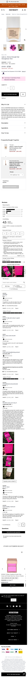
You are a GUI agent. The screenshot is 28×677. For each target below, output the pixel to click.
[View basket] (25, 10)
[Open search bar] (4, 10)
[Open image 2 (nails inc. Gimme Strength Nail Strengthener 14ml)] (13, 47)
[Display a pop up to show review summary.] (12, 580)
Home (3, 14)
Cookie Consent (13, 623)
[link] (23, 10)
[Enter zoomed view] (24, 40)
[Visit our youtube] (16, 606)
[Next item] (25, 569)
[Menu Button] (1, 10)
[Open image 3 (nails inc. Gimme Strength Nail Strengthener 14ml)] (21, 47)
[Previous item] (2, 569)
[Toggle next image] (26, 29)
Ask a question (12, 63)
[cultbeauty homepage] (13, 10)
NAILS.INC (8, 14)
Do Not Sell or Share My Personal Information (13, 625)
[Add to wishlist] (23, 94)
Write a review (5, 63)
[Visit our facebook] (7, 606)
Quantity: (4, 84)
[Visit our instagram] (13, 606)
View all (23, 71)
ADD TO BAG (12, 585)
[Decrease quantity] (4, 88)
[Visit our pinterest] (19, 606)
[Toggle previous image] (1, 29)
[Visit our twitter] (10, 606)
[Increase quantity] (12, 88)
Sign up (13, 599)
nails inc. (4, 54)
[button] (24, 674)
